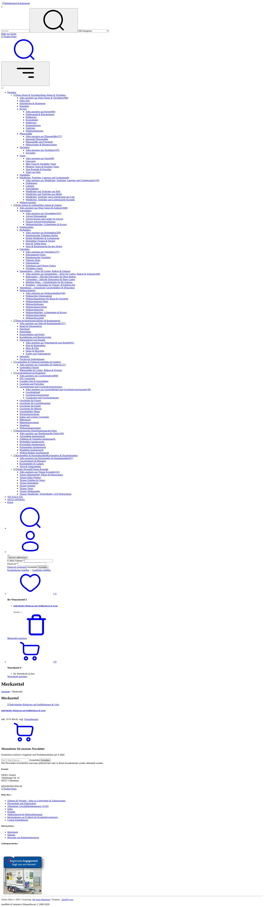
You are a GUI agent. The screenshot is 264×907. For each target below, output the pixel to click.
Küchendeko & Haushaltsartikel (62, 455)
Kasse (10, 502)
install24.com (67, 899)
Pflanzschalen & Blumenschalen (41, 144)
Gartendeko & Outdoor (49, 362)
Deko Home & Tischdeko (53, 95)
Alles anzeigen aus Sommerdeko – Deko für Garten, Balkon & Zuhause (63, 274)
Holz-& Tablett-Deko (36, 243)
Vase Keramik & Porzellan (38, 169)
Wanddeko (25, 175)
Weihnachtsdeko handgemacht (34, 452)
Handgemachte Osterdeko (38, 257)
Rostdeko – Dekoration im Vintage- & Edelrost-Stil (50, 285)
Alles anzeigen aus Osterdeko (42, 252)
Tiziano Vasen (26, 488)
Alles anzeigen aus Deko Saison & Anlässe (44, 208)
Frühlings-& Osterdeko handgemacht (37, 439)
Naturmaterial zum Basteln (32, 340)
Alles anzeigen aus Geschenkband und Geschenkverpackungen (58, 389)
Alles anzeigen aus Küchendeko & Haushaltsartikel (46, 458)
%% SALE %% (15, 496)
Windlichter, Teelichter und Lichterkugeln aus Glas (50, 197)
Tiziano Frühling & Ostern (32, 480)
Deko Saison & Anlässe (50, 205)
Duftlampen (31, 183)
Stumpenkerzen (33, 125)
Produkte (11, 92)
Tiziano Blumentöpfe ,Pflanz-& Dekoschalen (41, 474)
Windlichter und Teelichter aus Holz (43, 191)
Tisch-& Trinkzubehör (30, 466)
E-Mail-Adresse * (15, 560)
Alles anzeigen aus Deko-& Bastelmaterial (43, 323)
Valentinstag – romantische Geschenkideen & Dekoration (47, 287)
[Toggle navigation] (25, 74)
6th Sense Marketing (41, 899)
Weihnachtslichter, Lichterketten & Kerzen (46, 224)
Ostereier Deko (33, 260)
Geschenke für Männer (31, 408)
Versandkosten (31, 719)
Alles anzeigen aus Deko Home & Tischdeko (44, 98)
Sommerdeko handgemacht (33, 447)
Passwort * (12, 564)
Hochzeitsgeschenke (29, 414)
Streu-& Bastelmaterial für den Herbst (44, 246)
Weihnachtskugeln (34, 309)
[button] (32, 593)
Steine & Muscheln (35, 351)
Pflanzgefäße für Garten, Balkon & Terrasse (41, 370)
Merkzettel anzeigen (17, 638)
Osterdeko (24, 249)
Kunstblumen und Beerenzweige (35, 337)
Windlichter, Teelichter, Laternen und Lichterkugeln (44, 177)
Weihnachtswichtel (35, 318)
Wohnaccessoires (28, 202)
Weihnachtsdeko (27, 290)
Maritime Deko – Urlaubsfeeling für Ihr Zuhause (49, 282)
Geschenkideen (38, 373)
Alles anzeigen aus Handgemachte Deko (42, 433)
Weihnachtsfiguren (35, 304)
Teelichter (30, 128)
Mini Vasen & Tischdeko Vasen (41, 164)
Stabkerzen (31, 122)
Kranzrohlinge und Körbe (32, 334)
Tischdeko (24, 147)
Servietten (30, 153)
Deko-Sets (25, 100)
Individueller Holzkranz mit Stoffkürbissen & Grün (35, 606)
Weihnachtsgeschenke (36, 307)
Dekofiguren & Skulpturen (32, 103)
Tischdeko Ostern (34, 268)
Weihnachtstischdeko (36, 315)
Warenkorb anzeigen (17, 676)
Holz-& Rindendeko (35, 345)
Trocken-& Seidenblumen (32, 359)
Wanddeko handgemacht (31, 450)
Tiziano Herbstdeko (29, 483)
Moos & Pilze (32, 348)
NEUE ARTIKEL (16, 499)
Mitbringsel (25, 419)
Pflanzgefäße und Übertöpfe (39, 142)
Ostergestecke (32, 263)
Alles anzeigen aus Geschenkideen (39, 375)
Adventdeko (25, 210)
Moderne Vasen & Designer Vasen (42, 166)
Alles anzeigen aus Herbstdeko (43, 232)
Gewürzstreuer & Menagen (33, 461)
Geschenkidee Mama (30, 411)
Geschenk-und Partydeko (32, 384)
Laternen (30, 186)
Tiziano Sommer (27, 485)
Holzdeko (24, 106)
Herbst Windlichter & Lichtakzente (42, 238)
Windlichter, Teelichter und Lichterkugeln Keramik (50, 199)
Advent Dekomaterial (36, 216)
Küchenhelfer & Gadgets (32, 463)
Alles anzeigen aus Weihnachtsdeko (45, 293)
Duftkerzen (31, 117)
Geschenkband (33, 392)
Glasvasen (31, 161)
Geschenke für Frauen (30, 400)
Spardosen (25, 425)
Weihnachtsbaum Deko (37, 301)
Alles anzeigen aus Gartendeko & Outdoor (43, 364)
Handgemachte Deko (46, 430)
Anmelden (42, 567)
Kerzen (23, 109)
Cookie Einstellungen (17, 820)
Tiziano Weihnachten (30, 491)
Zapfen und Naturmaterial (38, 353)
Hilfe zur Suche (8, 34)
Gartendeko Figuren (29, 367)
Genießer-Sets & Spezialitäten (34, 381)
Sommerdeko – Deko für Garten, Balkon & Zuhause (45, 271)
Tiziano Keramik (40, 469)
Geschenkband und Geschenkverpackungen (41, 386)
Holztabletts (25, 331)
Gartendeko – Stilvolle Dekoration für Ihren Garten (50, 279)
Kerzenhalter (32, 120)
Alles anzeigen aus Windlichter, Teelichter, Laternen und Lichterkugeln (62, 180)
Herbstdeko (25, 230)
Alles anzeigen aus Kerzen (40, 111)
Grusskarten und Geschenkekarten (42, 397)
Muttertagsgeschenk (29, 422)
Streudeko (24, 356)
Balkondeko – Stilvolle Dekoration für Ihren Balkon (51, 276)
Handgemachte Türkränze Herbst (42, 235)
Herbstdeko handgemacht (32, 441)
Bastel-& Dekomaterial (31, 326)
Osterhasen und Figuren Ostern (41, 265)
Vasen (22, 155)
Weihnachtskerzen (34, 131)
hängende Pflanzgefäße (37, 139)
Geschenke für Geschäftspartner (35, 403)
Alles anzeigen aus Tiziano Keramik (40, 472)
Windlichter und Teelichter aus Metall (44, 194)
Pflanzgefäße (26, 133)
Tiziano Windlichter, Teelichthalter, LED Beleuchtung (45, 494)
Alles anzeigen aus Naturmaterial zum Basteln (50, 342)
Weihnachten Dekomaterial (39, 296)
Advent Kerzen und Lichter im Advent (44, 219)
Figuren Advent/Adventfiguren (40, 221)
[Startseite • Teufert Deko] (8, 36)
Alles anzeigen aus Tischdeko (42, 150)
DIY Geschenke (27, 378)
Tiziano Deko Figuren (30, 477)
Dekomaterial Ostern (36, 254)
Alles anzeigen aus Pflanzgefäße (44, 136)
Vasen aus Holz (33, 172)
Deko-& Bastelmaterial (49, 320)
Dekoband (25, 329)
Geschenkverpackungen (37, 395)
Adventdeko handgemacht (32, 436)
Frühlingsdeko (26, 227)
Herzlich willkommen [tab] (18, 557)
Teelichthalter (32, 188)
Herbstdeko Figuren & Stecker (40, 241)
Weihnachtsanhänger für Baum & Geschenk (47, 298)
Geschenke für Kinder (30, 406)
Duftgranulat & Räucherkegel (40, 114)
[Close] (8, 555)
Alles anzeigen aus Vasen (40, 158)
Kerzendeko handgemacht (32, 444)
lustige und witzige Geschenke (34, 417)
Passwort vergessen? (17, 567)
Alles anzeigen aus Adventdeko (43, 213)
